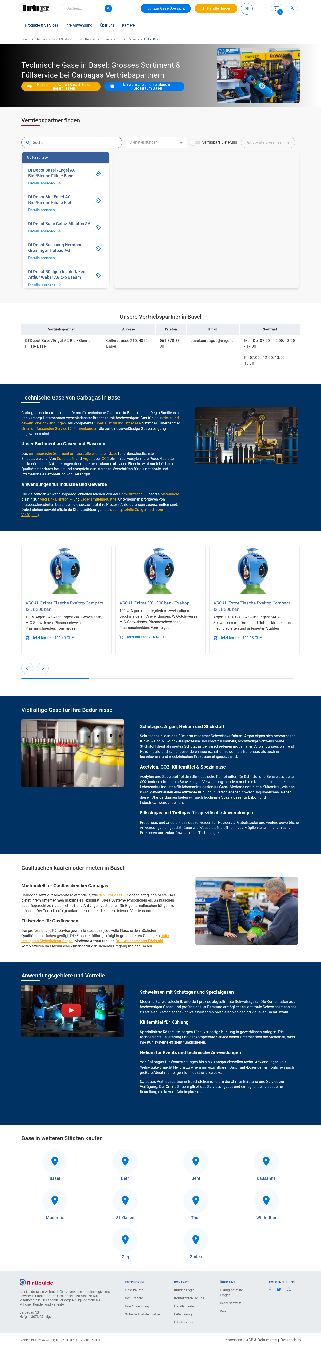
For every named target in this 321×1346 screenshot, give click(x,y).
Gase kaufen (134, 1290)
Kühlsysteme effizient (164, 1042)
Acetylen (147, 776)
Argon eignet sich (258, 736)
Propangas (149, 822)
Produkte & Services (41, 25)
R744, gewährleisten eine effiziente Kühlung (176, 792)
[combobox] (87, 8)
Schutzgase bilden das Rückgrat (166, 736)
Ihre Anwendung (79, 25)
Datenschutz (291, 1340)
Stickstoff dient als (155, 746)
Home (25, 39)
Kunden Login (184, 1290)
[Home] (36, 1282)
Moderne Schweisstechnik (161, 1001)
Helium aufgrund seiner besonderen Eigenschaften (181, 751)
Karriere (128, 25)
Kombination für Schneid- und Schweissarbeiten (256, 776)
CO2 (143, 782)
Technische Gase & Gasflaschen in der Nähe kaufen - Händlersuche (79, 39)
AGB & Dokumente (261, 1340)
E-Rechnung (183, 1314)
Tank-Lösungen (250, 1067)
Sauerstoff (171, 776)
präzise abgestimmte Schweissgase (228, 1001)
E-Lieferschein (184, 1322)
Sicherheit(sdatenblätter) (141, 1314)
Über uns (107, 25)
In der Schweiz (230, 1303)
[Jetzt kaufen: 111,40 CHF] (66, 570)
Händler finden (185, 1306)
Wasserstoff (209, 827)
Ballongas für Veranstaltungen (172, 1062)
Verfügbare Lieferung (219, 142)
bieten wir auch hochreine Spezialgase (209, 797)
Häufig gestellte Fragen (231, 1292)
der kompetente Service (208, 1037)
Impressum (232, 1340)
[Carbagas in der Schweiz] (36, 8)
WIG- (149, 741)
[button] (27, 668)
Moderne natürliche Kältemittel (255, 787)
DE (246, 8)
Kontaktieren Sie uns (189, 1298)
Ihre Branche (134, 1298)
